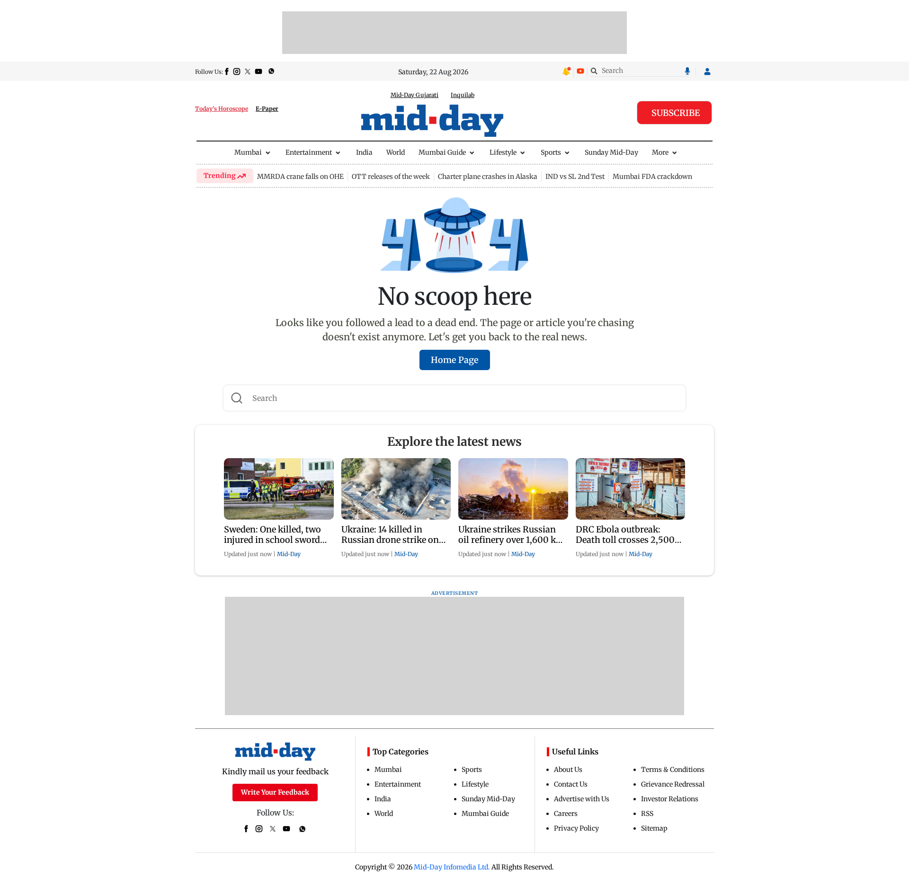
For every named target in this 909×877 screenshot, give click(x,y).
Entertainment (308, 152)
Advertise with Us (581, 799)
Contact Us (571, 784)
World (395, 152)
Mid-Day (289, 554)
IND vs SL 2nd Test (575, 176)
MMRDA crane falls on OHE (300, 176)
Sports (551, 152)
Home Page (455, 359)
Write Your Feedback (275, 792)
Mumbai (248, 152)
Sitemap (654, 828)
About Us (568, 769)
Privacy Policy (576, 828)
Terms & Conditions (672, 769)
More (660, 152)
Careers (566, 813)
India (364, 152)
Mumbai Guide (442, 152)
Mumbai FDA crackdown (652, 176)
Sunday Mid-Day (611, 152)
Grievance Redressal (672, 784)
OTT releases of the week (391, 176)
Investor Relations (669, 799)
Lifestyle (503, 152)
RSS (647, 813)
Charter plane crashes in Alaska (487, 176)
